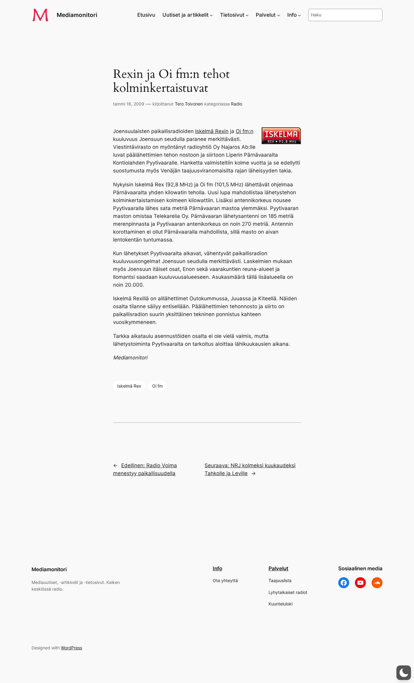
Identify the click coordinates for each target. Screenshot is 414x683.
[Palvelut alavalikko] (278, 14)
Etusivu (146, 15)
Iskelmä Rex (129, 385)
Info (217, 568)
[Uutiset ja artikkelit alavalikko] (211, 14)
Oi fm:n (244, 131)
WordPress (71, 647)
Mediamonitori (77, 14)
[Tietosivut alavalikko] (247, 14)
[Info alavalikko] (299, 14)
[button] (403, 672)
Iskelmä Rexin (212, 131)
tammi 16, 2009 (128, 103)
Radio (236, 103)
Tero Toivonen (189, 103)
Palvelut (278, 568)
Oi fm (157, 385)
